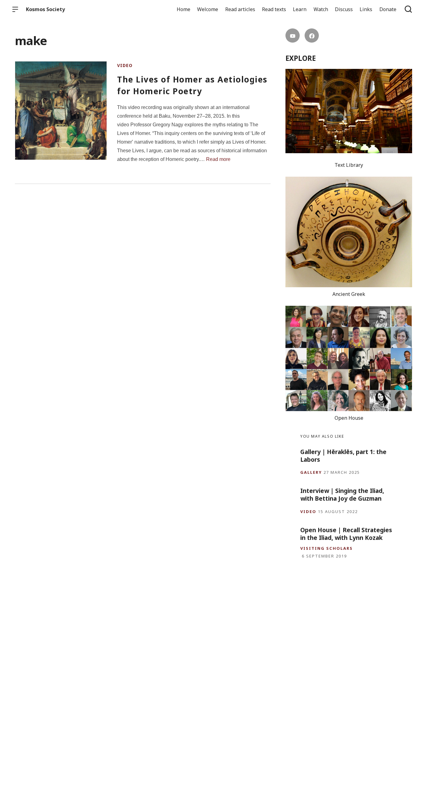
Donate (387, 9)
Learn (299, 9)
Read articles (240, 9)
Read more (218, 159)
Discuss (344, 9)
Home (183, 9)
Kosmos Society (45, 9)
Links (366, 9)
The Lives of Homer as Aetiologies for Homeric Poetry (192, 85)
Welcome (207, 9)
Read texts (274, 9)
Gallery (311, 472)
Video (125, 65)
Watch (321, 9)
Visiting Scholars (326, 548)
